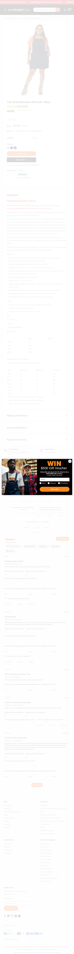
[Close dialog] (69, 461)
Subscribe (54, 489)
